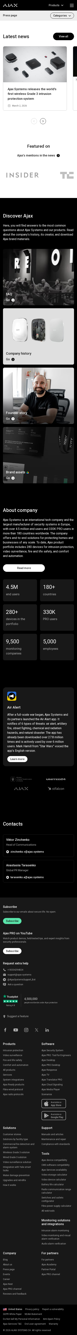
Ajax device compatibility (54, 1160)
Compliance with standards (55, 1144)
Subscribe (12, 920)
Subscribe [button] (12, 951)
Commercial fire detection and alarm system (18, 1146)
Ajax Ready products (13, 1084)
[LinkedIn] (47, 1029)
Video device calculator (53, 1179)
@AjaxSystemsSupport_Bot (21, 979)
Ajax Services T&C (12, 1324)
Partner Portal (48, 1269)
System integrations (13, 1079)
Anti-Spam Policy (51, 1319)
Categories (60, 15)
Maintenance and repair (53, 1139)
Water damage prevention (16, 1175)
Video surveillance (12, 1055)
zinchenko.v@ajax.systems (27, 851)
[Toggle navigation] (72, 5)
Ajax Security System (52, 1050)
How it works (9, 1185)
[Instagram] (26, 1029)
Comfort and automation (15, 1065)
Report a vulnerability (53, 1309)
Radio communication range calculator (56, 1191)
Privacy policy (32, 1309)
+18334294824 (15, 970)
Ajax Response (49, 1070)
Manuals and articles (52, 1134)
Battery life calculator (52, 1184)
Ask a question (15, 984)
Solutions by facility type (15, 1139)
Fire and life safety (12, 1060)
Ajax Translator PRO (51, 1079)
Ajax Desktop (48, 1060)
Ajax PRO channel (12, 1289)
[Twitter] (36, 1029)
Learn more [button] (17, 759)
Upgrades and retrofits (14, 1180)
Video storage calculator (54, 1174)
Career (6, 1279)
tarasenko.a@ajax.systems (27, 877)
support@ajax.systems (19, 974)
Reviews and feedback (14, 1294)
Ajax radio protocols (13, 1094)
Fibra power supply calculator (56, 1206)
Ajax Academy (48, 1264)
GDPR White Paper (12, 1314)
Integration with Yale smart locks (17, 1169)
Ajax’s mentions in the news (36, 155)
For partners (47, 1259)
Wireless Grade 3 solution (16, 1152)
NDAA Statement (33, 1314)
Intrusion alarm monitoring (55, 1230)
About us (7, 1264)
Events (6, 1274)
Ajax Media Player (50, 1089)
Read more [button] (24, 568)
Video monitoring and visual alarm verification (55, 1237)
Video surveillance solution (17, 1162)
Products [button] (54, 5)
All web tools (48, 1211)
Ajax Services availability (54, 1170)
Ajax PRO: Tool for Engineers (56, 1055)
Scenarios (46, 1094)
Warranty (53, 1324)
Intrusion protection (13, 1050)
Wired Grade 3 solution (15, 1157)
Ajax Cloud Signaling (52, 1084)
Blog (5, 1259)
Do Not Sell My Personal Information (21, 1319)
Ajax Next (8, 1284)
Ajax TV (45, 1075)
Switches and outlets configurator (52, 1199)
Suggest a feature (18, 1016)
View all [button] (63, 36)
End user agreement (35, 1324)
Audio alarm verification (53, 1243)
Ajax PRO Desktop (50, 1065)
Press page (10, 15)
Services (7, 1075)
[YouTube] (15, 1029)
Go (8, 300)
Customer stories (12, 1134)
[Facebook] (5, 1029)
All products (9, 1070)
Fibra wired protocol (13, 1089)
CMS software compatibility (55, 1165)
